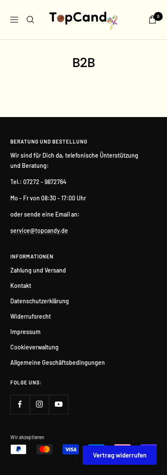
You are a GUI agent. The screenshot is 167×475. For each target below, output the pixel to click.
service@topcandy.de (39, 230)
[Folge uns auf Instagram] (39, 404)
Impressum (25, 331)
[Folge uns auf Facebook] (20, 404)
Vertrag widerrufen (119, 455)
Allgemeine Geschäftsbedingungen (57, 362)
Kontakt (20, 285)
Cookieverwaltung (34, 347)
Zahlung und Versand (38, 270)
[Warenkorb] (152, 19)
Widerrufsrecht (30, 316)
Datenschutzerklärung (39, 301)
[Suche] (30, 19)
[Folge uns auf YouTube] (58, 404)
